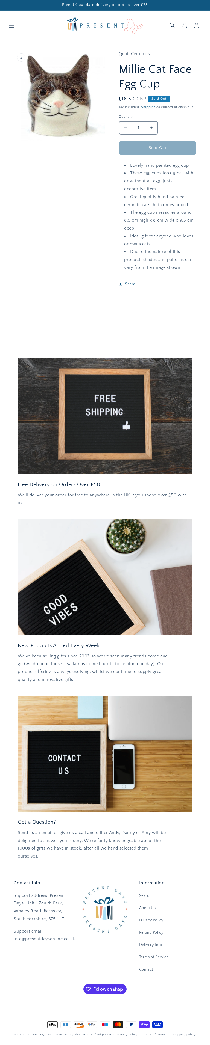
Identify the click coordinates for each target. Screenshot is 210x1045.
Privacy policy (127, 1034)
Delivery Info (150, 945)
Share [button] (130, 284)
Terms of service (155, 1034)
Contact (146, 969)
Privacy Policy (151, 920)
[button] (11, 25)
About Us (147, 908)
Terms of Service (154, 957)
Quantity (126, 116)
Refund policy (101, 1034)
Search (145, 896)
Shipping (148, 107)
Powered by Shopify (70, 1034)
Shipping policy (184, 1034)
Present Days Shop (41, 1034)
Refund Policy (151, 932)
